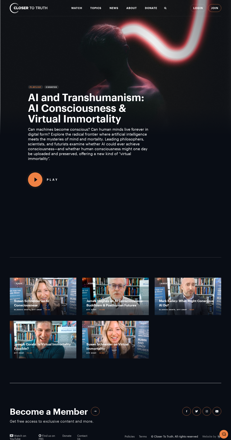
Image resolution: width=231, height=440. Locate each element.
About (131, 8)
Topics (95, 8)
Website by (209, 436)
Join (214, 8)
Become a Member (49, 411)
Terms (143, 436)
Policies (130, 436)
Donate (151, 8)
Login (198, 8)
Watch (76, 8)
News (114, 8)
